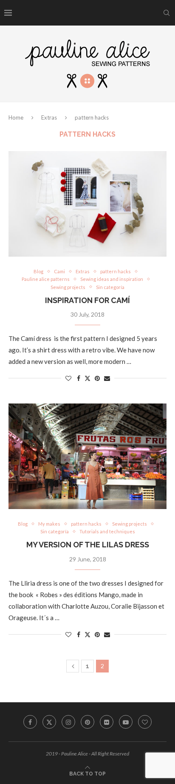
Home (15, 117)
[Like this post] (68, 378)
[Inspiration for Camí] (87, 204)
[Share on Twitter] (87, 378)
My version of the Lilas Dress (87, 544)
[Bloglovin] (145, 722)
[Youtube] (126, 722)
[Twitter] (49, 722)
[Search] (166, 12)
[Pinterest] (87, 722)
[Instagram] (68, 722)
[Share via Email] (107, 378)
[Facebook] (30, 722)
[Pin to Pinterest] (97, 378)
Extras (49, 117)
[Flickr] (106, 722)
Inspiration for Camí (87, 300)
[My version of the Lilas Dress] (87, 456)
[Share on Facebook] (78, 378)
